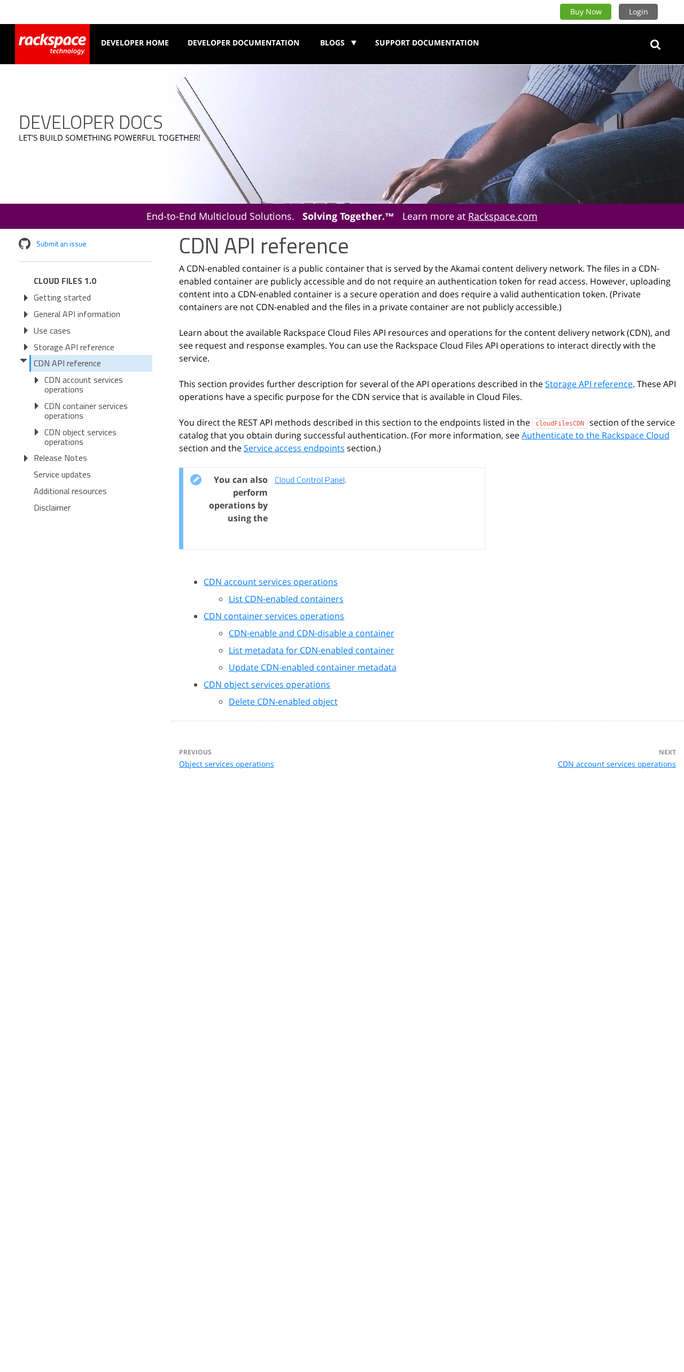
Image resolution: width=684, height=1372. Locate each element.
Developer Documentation (243, 42)
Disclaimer (52, 507)
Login (638, 11)
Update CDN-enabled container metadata (313, 667)
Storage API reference (74, 347)
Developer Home (135, 42)
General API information (77, 313)
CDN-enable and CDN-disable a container (311, 633)
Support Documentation (427, 42)
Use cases (52, 330)
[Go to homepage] (52, 44)
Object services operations (226, 764)
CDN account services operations (83, 384)
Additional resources (70, 490)
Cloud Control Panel (310, 479)
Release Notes (60, 457)
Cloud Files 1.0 (65, 280)
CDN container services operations (86, 410)
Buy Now (586, 11)
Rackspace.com (503, 216)
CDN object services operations (80, 437)
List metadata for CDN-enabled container (311, 650)
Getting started (62, 297)
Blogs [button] (333, 42)
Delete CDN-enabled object (283, 701)
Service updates (62, 474)
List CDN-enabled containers (286, 599)
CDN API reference (67, 363)
